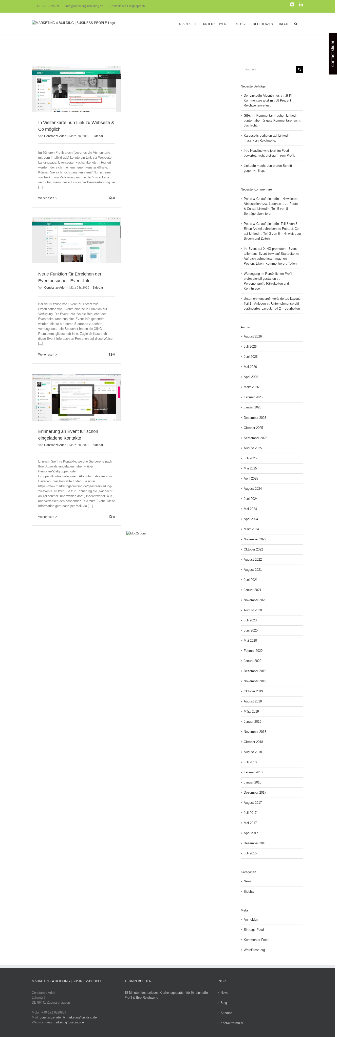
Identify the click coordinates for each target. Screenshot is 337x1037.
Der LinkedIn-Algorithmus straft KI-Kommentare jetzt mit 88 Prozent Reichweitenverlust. (268, 100)
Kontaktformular (232, 1023)
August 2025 (253, 448)
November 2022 (255, 539)
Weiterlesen (46, 198)
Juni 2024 (251, 499)
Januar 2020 (252, 661)
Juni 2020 (251, 630)
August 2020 (253, 610)
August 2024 (253, 488)
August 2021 (253, 569)
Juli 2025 (250, 458)
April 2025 (251, 478)
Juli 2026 (250, 346)
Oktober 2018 (253, 742)
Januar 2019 (252, 721)
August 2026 (253, 336)
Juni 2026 (251, 357)
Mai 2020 (250, 640)
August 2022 (253, 559)
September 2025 (255, 438)
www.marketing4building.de (64, 1022)
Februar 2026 (253, 397)
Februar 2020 (253, 651)
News (248, 881)
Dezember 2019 (255, 671)
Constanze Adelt (55, 136)
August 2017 (253, 802)
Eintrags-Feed (254, 929)
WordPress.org (254, 950)
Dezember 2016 (255, 843)
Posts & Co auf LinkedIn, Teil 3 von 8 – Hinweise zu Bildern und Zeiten (272, 233)
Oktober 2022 (253, 549)
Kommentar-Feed (256, 940)
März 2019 (251, 711)
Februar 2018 (253, 772)
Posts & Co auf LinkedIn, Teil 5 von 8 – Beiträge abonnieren (271, 208)
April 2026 (251, 377)
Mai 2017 (250, 823)
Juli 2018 (250, 762)
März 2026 (251, 387)
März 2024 (251, 529)
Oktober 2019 (253, 691)
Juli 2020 (250, 620)
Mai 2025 (250, 468)
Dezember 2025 (255, 418)
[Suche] (295, 23)
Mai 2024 (250, 509)
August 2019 (253, 701)
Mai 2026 (250, 367)
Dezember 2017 (255, 792)
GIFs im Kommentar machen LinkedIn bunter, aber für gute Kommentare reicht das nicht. (272, 120)
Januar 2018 (252, 782)
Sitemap (226, 1013)
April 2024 (251, 519)
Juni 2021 (251, 580)
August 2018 (253, 752)
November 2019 (255, 681)
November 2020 (255, 600)
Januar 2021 (252, 590)
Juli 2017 (250, 813)
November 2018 (255, 732)
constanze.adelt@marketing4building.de (68, 1017)
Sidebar (98, 136)
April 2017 (251, 833)
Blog (224, 1003)
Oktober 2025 (253, 428)
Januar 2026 (252, 407)
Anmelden (251, 919)
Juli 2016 (250, 853)
